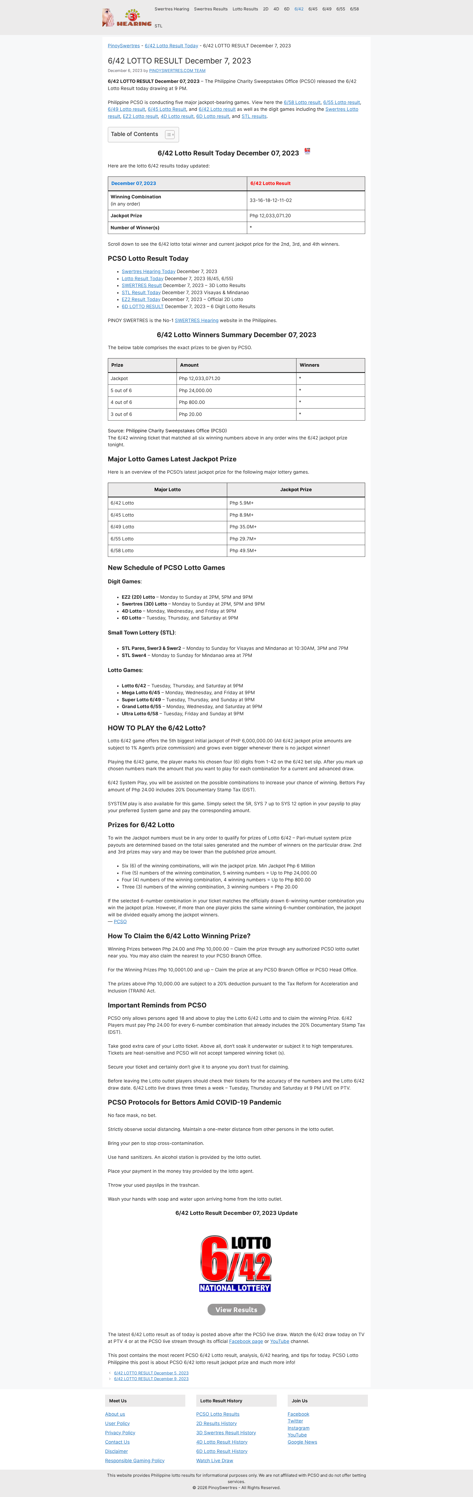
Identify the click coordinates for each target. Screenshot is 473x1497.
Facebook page (246, 1341)
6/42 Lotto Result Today (171, 45)
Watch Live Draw (214, 1460)
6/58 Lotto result (302, 102)
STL (158, 25)
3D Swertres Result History (226, 1432)
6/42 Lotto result (217, 109)
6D (287, 8)
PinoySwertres (124, 45)
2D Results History (216, 1423)
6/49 (326, 8)
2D (266, 8)
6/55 (340, 8)
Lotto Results (245, 8)
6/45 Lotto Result (167, 109)
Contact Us (117, 1442)
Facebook (298, 1414)
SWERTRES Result (142, 285)
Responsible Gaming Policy (135, 1460)
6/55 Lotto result (341, 102)
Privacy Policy (120, 1432)
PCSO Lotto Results (218, 1414)
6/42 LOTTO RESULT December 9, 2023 (151, 1378)
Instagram (299, 1428)
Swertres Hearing (172, 8)
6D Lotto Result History (221, 1451)
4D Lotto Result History (221, 1442)
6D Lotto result (212, 116)
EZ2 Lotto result (140, 116)
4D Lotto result (177, 116)
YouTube (279, 1341)
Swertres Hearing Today (148, 271)
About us (115, 1414)
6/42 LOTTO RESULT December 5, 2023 (151, 1373)
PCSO (120, 921)
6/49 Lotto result (126, 109)
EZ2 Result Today (141, 299)
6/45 (313, 8)
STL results (254, 116)
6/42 (299, 8)
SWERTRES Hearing (196, 320)
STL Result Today (141, 292)
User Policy (117, 1423)
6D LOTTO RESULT (143, 306)
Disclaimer (116, 1451)
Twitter (295, 1421)
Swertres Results (211, 8)
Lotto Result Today (142, 278)
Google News (302, 1442)
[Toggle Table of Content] (167, 134)
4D (276, 8)
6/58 (354, 8)
